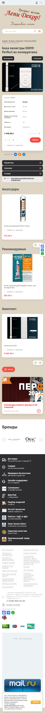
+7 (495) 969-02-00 (15, 601)
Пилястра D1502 (10, 346)
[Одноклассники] (19, 154)
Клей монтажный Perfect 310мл (17, 226)
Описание (8, 168)
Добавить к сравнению (15, 145)
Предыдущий (8, 58)
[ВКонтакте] (15, 154)
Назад (10, 369)
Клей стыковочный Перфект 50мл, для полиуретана (20, 287)
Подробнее (39, 411)
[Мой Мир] (23, 154)
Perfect (25, 102)
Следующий (37, 58)
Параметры (9, 163)
